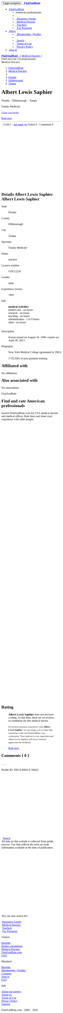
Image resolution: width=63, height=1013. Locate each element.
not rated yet (21, 124)
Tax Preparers (23, 28)
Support (5, 1004)
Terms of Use (23, 43)
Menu (12, 31)
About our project (11, 991)
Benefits (5, 943)
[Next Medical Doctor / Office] (5, 763)
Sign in (12, 49)
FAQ (4, 955)
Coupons (6, 973)
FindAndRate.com (11, 952)
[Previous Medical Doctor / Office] (2, 763)
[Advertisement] (31, 157)
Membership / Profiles (28, 34)
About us (6, 994)
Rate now (6, 118)
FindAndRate (16, 9)
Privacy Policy (24, 46)
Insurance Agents (25, 18)
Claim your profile (10, 112)
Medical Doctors (25, 21)
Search (19, 40)
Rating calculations (11, 946)
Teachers (21, 24)
